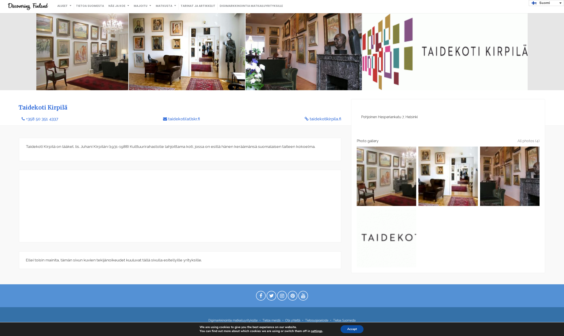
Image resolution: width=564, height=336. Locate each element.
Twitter (271, 296)
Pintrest (292, 296)
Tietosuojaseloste (316, 320)
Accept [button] (352, 329)
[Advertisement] (158, 206)
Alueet (62, 6)
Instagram (282, 296)
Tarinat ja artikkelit (198, 6)
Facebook (260, 296)
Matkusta (164, 6)
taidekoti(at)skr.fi (184, 119)
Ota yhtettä (292, 320)
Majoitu (140, 6)
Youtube (303, 296)
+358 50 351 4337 (42, 119)
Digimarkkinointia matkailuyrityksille (251, 6)
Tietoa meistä (271, 320)
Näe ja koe (116, 6)
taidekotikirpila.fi (325, 119)
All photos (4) (529, 141)
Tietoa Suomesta (90, 6)
